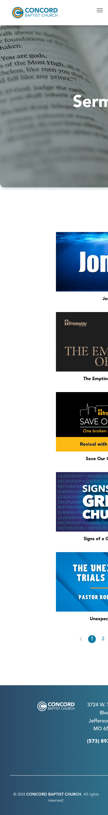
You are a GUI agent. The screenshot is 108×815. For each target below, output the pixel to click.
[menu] (99, 10)
